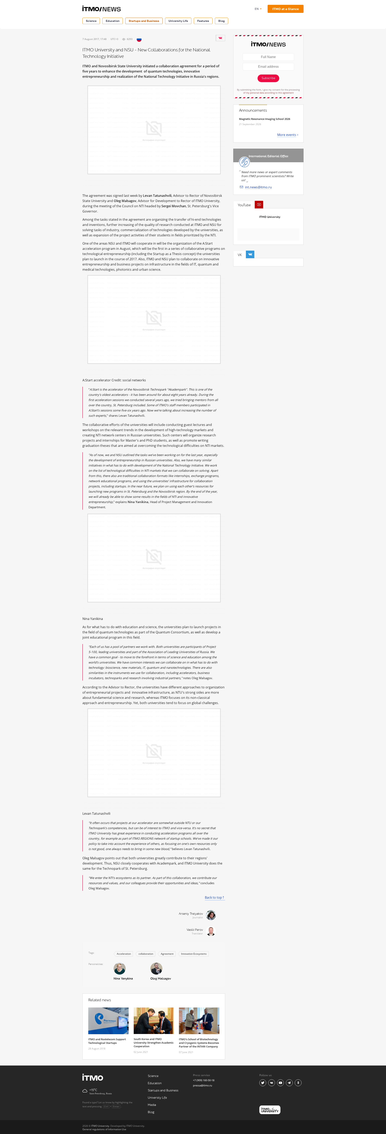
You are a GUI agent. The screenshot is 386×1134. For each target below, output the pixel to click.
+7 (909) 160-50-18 (203, 1080)
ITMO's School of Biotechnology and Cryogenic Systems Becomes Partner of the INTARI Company (199, 1042)
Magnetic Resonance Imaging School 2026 (264, 119)
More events (286, 135)
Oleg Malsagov (160, 979)
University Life (178, 20)
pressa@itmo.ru (202, 1085)
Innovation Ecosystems (194, 953)
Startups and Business (144, 20)
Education (112, 20)
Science (91, 20)
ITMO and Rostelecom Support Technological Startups (107, 1041)
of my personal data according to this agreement (268, 92)
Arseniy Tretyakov (191, 914)
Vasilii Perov (195, 930)
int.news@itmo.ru (258, 187)
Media (152, 1105)
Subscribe (268, 78)
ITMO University (269, 217)
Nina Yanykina (123, 979)
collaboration (146, 953)
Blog (221, 20)
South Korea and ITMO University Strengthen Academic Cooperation (153, 1042)
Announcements (253, 110)
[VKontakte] (220, 38)
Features (203, 20)
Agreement (167, 953)
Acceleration (124, 953)
